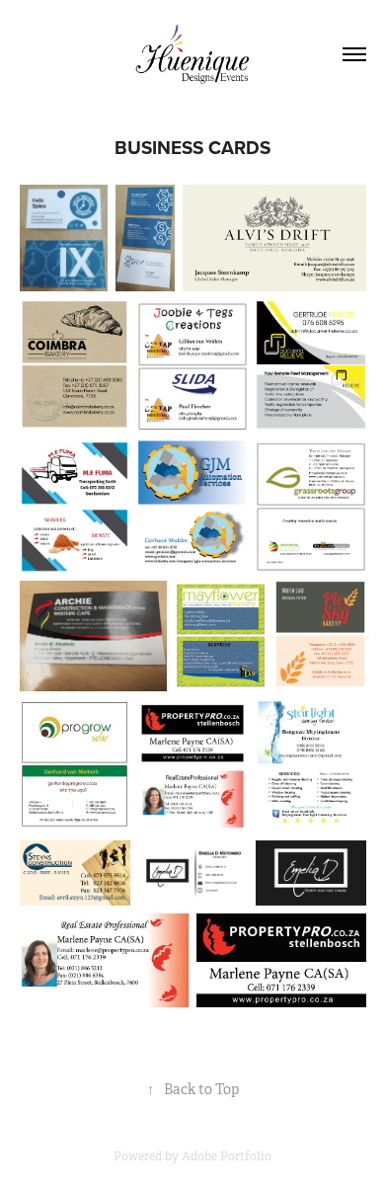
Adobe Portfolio (226, 1156)
